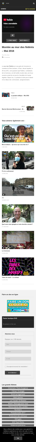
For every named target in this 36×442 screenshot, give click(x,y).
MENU (4, 9)
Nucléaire (18, 410)
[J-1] (18, 187)
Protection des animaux (18, 416)
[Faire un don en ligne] (18, 306)
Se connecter (31, 9)
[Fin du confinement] (18, 160)
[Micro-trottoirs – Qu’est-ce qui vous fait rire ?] (18, 134)
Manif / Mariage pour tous (18, 403)
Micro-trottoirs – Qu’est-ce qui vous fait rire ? (15, 144)
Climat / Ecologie (18, 391)
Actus (8, 55)
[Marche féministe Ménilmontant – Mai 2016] (18, 109)
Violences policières (18, 425)
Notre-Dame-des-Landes (18, 407)
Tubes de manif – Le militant (10, 277)
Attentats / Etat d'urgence (18, 388)
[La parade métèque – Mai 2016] (18, 95)
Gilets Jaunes (18, 397)
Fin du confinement (8, 171)
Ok (18, 438)
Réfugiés (18, 419)
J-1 (3, 197)
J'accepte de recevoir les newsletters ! (17, 366)
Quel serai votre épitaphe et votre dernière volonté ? (17, 224)
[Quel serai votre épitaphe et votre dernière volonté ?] (18, 213)
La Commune (6, 251)
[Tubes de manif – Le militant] (18, 266)
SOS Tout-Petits (18, 422)
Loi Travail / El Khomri (18, 400)
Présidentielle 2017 (18, 413)
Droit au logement (18, 394)
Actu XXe (4, 55)
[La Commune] (18, 240)
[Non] (34, 434)
